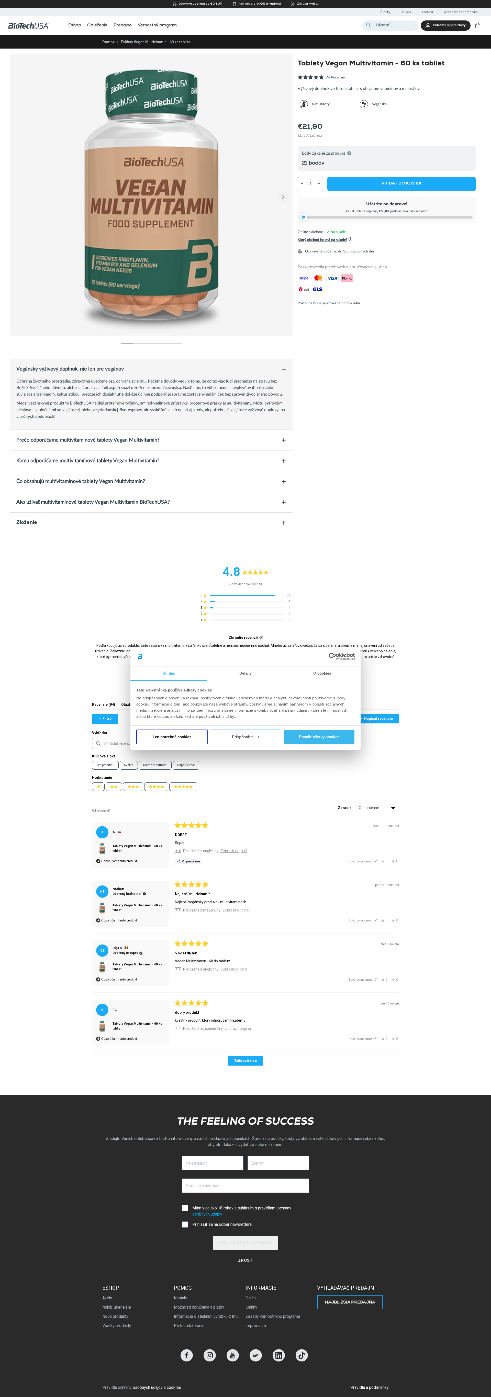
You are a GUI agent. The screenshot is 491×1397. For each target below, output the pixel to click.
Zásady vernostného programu (273, 1316)
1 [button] (127, 343)
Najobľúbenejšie (116, 1307)
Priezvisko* (196, 1163)
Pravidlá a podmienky (369, 1387)
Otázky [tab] (127, 705)
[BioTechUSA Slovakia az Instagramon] (210, 1360)
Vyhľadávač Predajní (346, 1288)
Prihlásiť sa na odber (245, 1243)
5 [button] (176, 343)
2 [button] (139, 343)
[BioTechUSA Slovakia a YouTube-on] (233, 1360)
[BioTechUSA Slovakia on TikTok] (302, 1360)
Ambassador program (461, 12)
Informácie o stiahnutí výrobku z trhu (206, 1316)
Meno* (258, 1163)
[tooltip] (261, 638)
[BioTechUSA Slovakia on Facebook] (187, 1360)
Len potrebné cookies (172, 737)
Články (385, 12)
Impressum (256, 1325)
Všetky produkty (116, 1325)
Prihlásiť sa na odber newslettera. (222, 1224)
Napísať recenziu (381, 719)
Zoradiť (345, 808)
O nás (406, 12)
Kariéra (427, 12)
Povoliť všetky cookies (319, 737)
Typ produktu (105, 765)
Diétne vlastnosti (155, 765)
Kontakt (180, 1298)
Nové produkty (115, 1316)
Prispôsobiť (242, 737)
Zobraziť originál (233, 851)
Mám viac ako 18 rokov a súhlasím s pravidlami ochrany (241, 1211)
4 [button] (164, 343)
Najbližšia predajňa (350, 1303)
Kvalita (128, 765)
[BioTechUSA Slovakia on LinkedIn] (279, 1360)
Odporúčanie (186, 765)
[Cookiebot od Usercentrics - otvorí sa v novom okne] (332, 656)
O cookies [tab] (322, 673)
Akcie (107, 1298)
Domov (108, 42)
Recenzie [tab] (103, 705)
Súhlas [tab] (169, 673)
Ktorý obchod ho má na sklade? (322, 240)
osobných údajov (207, 1214)
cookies (174, 1387)
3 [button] (151, 343)
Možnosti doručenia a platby (199, 1307)
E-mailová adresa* (202, 1185)
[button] (321, 80)
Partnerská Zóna (188, 1325)
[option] (151, 195)
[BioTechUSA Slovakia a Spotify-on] (256, 1360)
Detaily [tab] (245, 673)
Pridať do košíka (402, 184)
